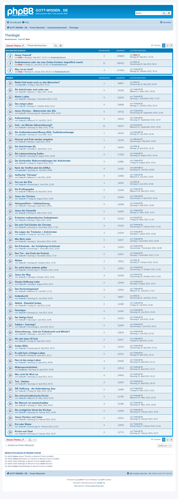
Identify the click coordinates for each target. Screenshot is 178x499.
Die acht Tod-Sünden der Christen (33, 225)
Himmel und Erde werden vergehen (34, 139)
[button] (171, 45)
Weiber (18, 260)
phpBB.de (101, 483)
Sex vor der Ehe (23, 182)
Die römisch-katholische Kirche (31, 395)
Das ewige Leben (24, 103)
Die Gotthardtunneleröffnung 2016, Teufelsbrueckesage (44, 132)
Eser (28, 39)
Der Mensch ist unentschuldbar (31, 403)
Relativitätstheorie (58, 57)
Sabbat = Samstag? (25, 324)
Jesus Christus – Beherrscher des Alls (35, 111)
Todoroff (21, 39)
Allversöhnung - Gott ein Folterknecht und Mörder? (42, 331)
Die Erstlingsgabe (24, 189)
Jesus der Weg (23, 274)
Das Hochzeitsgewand (26, 289)
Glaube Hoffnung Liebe (27, 282)
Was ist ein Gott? (24, 69)
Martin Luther (22, 96)
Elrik (135, 62)
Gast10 (137, 125)
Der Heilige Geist (24, 317)
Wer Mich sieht (23, 239)
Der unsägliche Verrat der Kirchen (33, 410)
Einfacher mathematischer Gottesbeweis (36, 217)
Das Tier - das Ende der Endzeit (32, 253)
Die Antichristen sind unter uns (31, 89)
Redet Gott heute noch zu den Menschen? (37, 82)
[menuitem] (25, 22)
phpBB (80, 480)
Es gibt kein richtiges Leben (30, 353)
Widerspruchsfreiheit (26, 367)
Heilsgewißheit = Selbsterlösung (32, 203)
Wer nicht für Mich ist (26, 374)
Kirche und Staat (24, 431)
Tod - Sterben (22, 381)
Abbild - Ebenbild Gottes (28, 303)
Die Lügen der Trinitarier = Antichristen (36, 232)
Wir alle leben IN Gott (26, 338)
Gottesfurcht (21, 296)
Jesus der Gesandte (25, 210)
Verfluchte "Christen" (26, 175)
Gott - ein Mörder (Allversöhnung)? (33, 125)
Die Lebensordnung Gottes (29, 153)
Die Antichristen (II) (25, 146)
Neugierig (22, 370)
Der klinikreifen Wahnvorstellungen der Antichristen (43, 160)
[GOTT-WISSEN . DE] (21, 11)
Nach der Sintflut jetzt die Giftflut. (33, 168)
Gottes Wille (21, 346)
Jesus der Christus (25, 196)
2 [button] (167, 45)
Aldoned (137, 139)
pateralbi (22, 85)
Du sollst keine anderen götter (31, 267)
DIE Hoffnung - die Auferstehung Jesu (35, 388)
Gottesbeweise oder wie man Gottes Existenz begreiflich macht (49, 62)
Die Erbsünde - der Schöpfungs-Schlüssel (37, 246)
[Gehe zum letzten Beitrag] (139, 55)
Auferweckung (22, 118)
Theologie (12, 35)
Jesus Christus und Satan (28, 417)
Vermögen (20, 310)
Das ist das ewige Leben (28, 360)
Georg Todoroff (23, 55)
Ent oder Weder (23, 424)
